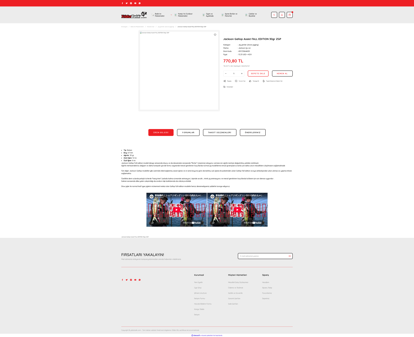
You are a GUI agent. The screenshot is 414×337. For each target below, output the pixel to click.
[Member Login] (282, 15)
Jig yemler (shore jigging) (248, 45)
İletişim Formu (199, 298)
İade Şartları (233, 304)
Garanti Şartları (234, 298)
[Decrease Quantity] (226, 73)
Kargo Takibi (199, 309)
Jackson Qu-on (244, 48)
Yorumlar (188, 132)
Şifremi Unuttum (200, 293)
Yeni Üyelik (198, 282)
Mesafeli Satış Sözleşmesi (238, 282)
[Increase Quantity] (242, 73)
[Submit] (290, 256)
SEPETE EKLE (258, 73)
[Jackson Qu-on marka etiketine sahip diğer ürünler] (229, 33)
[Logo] (134, 15)
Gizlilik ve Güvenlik (235, 293)
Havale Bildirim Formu (203, 304)
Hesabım (265, 282)
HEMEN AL (282, 73)
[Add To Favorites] (215, 34)
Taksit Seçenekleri (219, 132)
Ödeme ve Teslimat (235, 288)
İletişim (197, 315)
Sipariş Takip (267, 288)
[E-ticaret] (206, 335)
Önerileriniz (253, 132)
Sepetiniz (265, 298)
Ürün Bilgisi (161, 132)
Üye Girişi (197, 288)
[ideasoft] (195, 335)
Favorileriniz (267, 293)
